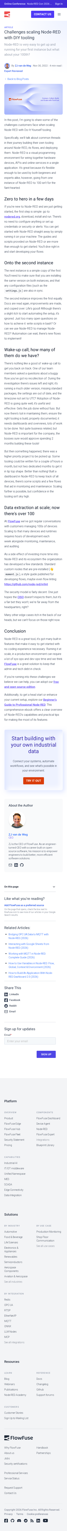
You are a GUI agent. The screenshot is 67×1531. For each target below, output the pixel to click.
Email (12, 1011)
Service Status (11, 1478)
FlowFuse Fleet (12, 1134)
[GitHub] (22, 865)
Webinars (9, 1384)
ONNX (7, 1326)
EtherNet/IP (10, 1316)
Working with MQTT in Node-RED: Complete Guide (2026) (27, 955)
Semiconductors (13, 1262)
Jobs (7, 1458)
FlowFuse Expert (45, 1134)
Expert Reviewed (13, 71)
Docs (39, 1379)
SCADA (8, 1184)
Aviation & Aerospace (16, 1276)
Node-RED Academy (15, 1395)
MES (6, 1179)
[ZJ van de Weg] (7, 66)
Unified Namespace (14, 1174)
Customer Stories (13, 1413)
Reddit (13, 1006)
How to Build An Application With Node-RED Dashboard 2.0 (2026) (31, 975)
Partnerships (43, 1453)
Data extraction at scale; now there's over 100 (32, 511)
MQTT (7, 1321)
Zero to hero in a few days (29, 199)
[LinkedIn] (16, 865)
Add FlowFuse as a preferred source (24, 905)
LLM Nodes (10, 1332)
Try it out (33, 781)
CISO (21, 597)
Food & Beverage (13, 1237)
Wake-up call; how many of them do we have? (29, 353)
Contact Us (42, 14)
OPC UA (8, 1305)
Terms (19, 1514)
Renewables (10, 1257)
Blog (6, 1379)
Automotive (10, 1232)
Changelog (42, 1384)
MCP (7, 1337)
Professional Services (16, 1473)
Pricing (8, 1145)
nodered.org (12, 217)
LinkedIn (14, 994)
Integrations (42, 1140)
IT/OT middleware (14, 1168)
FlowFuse (14, 521)
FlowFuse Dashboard (48, 1118)
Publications (11, 1390)
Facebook (14, 1000)
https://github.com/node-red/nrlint (26, 584)
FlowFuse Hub (12, 1129)
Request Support (13, 1488)
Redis (7, 1300)
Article (8, 27)
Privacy (8, 1514)
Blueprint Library (45, 1145)
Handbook (42, 1448)
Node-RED (42, 1129)
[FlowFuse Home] (7, 14)
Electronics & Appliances (11, 1249)
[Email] (10, 865)
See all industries (13, 1282)
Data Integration (13, 1195)
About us (9, 1453)
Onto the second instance (28, 263)
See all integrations (14, 1342)
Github (40, 1390)
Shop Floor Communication (45, 1239)
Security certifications (15, 1464)
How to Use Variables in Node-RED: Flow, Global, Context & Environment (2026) (31, 965)
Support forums (45, 1395)
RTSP (7, 1310)
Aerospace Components (11, 1269)
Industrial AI (10, 1163)
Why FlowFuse (12, 1448)
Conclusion (15, 631)
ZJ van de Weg (23, 66)
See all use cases (45, 1246)
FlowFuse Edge (12, 1124)
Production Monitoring (48, 1232)
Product (8, 1118)
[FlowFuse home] (18, 1437)
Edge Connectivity (13, 1190)
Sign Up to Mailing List (16, 1418)
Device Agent (43, 1124)
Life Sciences (11, 1242)
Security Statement (14, 1140)
